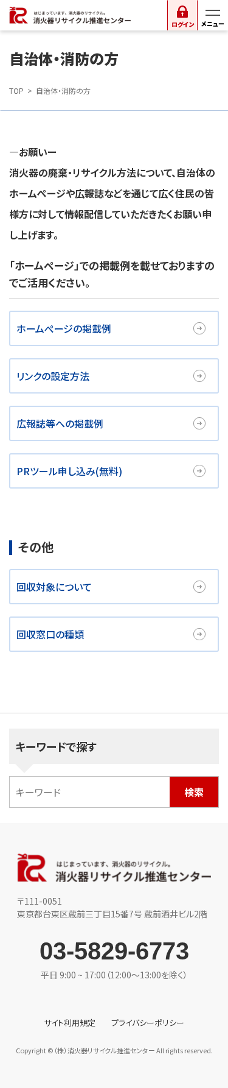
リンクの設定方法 (52, 376)
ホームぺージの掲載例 (63, 328)
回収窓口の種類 (50, 634)
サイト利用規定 (69, 1022)
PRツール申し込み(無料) (69, 471)
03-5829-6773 (114, 951)
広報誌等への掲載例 (59, 423)
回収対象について (54, 586)
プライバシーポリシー (147, 1022)
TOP (16, 90)
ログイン (182, 24)
